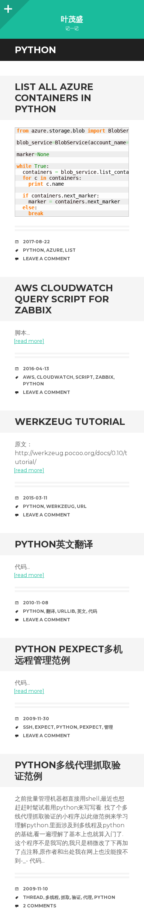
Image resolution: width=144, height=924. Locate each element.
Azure (54, 250)
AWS (28, 377)
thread (33, 897)
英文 (81, 611)
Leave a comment (46, 258)
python (33, 250)
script (84, 377)
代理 (87, 897)
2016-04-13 (36, 368)
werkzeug (60, 506)
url (82, 506)
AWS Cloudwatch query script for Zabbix (64, 299)
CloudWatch (55, 377)
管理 (108, 727)
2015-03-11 (35, 498)
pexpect (90, 727)
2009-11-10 (35, 889)
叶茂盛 (72, 19)
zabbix (104, 377)
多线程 (52, 897)
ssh (27, 727)
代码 (92, 611)
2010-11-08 (35, 602)
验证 (76, 897)
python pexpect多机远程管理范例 (69, 654)
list (70, 250)
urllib (66, 611)
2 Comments (39, 905)
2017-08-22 (36, 241)
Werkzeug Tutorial (70, 421)
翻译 (50, 611)
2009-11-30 (36, 718)
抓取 (65, 897)
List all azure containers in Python (54, 97)
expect (44, 727)
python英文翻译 (54, 544)
